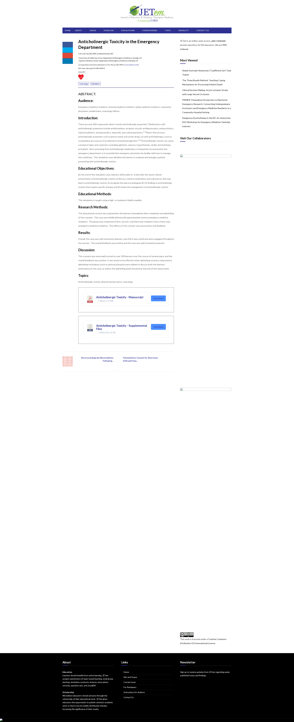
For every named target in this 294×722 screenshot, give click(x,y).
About (78, 30)
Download (158, 298)
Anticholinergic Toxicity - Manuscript (119, 297)
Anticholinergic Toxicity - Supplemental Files (121, 327)
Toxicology (83, 84)
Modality (184, 30)
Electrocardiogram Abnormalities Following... (97, 359)
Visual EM (108, 30)
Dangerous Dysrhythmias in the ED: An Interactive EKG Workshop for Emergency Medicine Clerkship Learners (206, 122)
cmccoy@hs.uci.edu (132, 65)
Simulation (95, 84)
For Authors (128, 30)
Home (67, 30)
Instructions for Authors (134, 692)
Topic (168, 30)
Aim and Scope (130, 677)
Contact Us (202, 30)
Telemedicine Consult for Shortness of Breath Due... (140, 359)
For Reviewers (149, 30)
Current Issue (130, 682)
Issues (93, 30)
